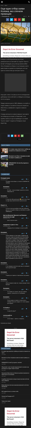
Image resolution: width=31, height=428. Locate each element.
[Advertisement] (15, 83)
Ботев (2, 166)
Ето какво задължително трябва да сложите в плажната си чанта (16, 352)
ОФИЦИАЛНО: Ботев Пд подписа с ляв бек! (12, 362)
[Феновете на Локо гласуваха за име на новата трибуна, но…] (4, 157)
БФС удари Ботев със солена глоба (10, 391)
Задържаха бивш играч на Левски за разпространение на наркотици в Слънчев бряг (15, 373)
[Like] (22, 179)
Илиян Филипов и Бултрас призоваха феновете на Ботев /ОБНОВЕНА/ (15, 385)
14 (29, 16)
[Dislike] (26, 179)
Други (2, 152)
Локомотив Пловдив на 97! (8, 396)
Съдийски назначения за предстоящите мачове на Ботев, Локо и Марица (15, 379)
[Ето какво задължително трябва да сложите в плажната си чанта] (4, 150)
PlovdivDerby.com (5, 16)
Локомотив (3, 159)
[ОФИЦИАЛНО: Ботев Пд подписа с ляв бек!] (4, 164)
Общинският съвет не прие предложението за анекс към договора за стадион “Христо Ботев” (15, 367)
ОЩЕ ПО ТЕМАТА (6, 145)
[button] (29, 2)
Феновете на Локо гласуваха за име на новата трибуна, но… (16, 357)
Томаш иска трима (6, 401)
